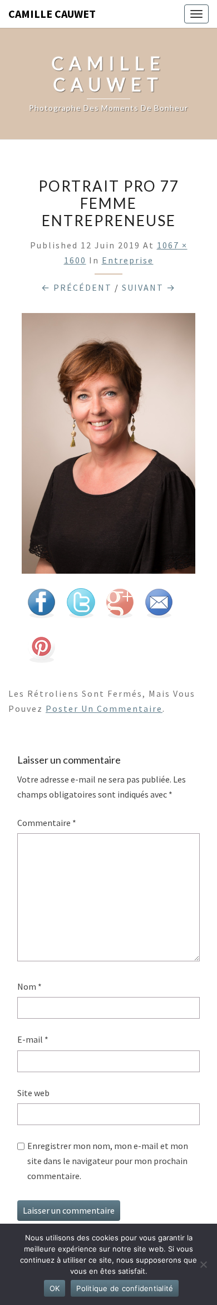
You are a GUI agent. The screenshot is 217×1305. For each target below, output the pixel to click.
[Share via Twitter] (80, 606)
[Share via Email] (158, 606)
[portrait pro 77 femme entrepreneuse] (108, 446)
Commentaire (46, 822)
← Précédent (76, 287)
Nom (29, 986)
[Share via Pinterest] (41, 651)
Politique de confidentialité (124, 1288)
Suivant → (149, 287)
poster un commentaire (104, 708)
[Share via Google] (119, 606)
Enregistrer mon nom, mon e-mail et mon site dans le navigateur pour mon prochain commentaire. (107, 1160)
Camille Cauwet (52, 14)
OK (55, 1288)
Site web (33, 1092)
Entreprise (128, 260)
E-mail (32, 1039)
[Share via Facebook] (41, 606)
